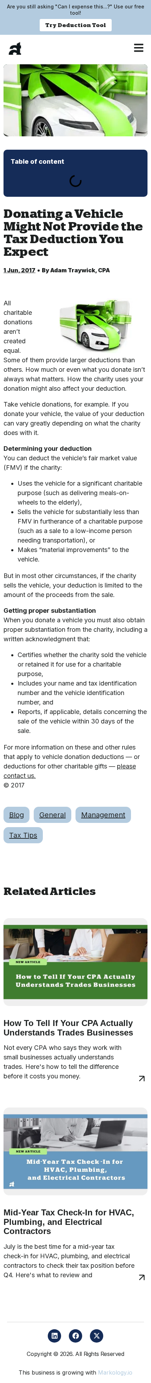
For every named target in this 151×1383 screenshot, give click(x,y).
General (52, 815)
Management (103, 815)
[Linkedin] (54, 1336)
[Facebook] (75, 1336)
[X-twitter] (96, 1336)
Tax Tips (23, 835)
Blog (16, 815)
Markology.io (115, 1372)
